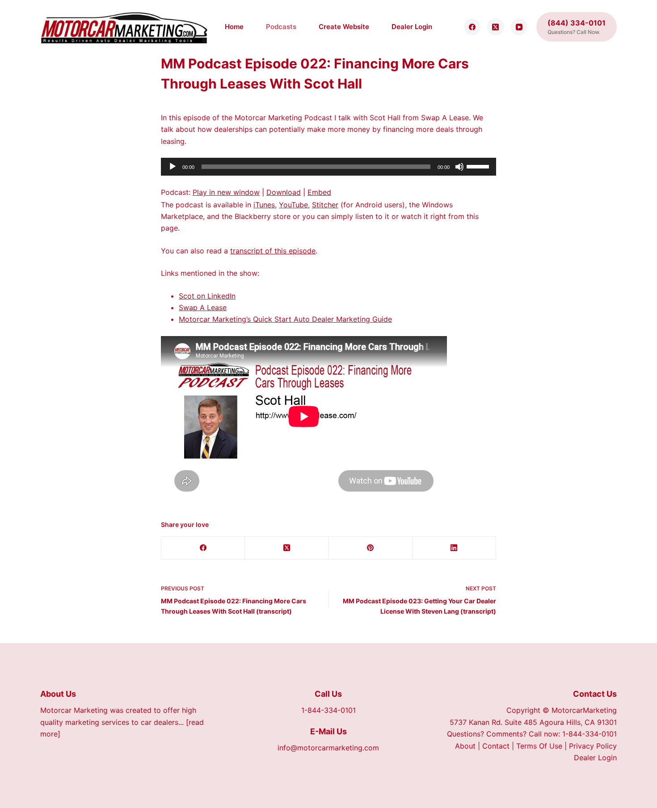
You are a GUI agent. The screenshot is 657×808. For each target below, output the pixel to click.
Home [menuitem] (234, 26)
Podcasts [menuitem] (281, 26)
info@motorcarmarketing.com (328, 747)
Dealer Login (595, 757)
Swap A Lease (203, 307)
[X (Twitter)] (495, 26)
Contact (496, 745)
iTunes (264, 204)
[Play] (172, 166)
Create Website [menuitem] (344, 26)
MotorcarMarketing (584, 710)
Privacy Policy (593, 745)
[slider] (479, 166)
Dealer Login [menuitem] (412, 26)
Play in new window (226, 192)
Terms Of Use (539, 745)
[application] (328, 167)
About (465, 745)
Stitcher (325, 204)
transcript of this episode (273, 250)
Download (283, 192)
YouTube (293, 204)
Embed (319, 192)
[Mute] (459, 166)
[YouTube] (519, 26)
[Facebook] (472, 26)
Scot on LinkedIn (207, 295)
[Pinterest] (371, 548)
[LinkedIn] (454, 548)
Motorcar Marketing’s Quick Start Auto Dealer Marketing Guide (285, 319)
